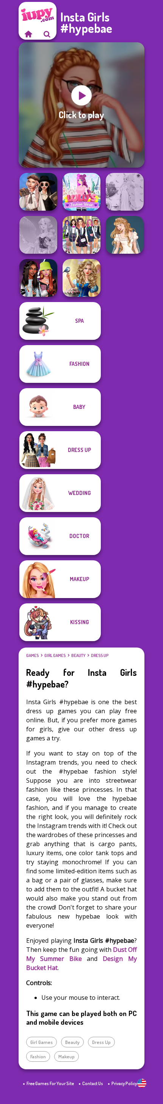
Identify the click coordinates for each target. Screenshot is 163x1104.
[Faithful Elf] (38, 235)
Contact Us (92, 1083)
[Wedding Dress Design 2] (125, 235)
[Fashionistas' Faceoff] (38, 278)
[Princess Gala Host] (125, 192)
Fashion (38, 1056)
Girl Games (55, 655)
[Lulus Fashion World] (81, 192)
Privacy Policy (124, 1083)
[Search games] (47, 34)
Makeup (66, 1056)
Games (32, 655)
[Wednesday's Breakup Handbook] (38, 192)
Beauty (78, 655)
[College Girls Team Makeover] (81, 235)
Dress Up (99, 655)
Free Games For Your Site (50, 1083)
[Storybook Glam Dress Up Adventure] (81, 278)
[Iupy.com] (28, 34)
